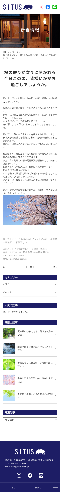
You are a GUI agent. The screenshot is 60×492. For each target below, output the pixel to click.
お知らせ (14, 52)
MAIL (38, 487)
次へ (55, 267)
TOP (5, 52)
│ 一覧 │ (30, 267)
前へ (5, 267)
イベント (7, 292)
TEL (12, 487)
